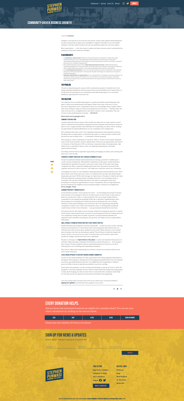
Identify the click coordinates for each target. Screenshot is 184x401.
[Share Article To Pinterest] (121, 289)
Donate (134, 3)
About (103, 4)
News (117, 4)
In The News (121, 380)
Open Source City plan (86, 240)
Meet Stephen (122, 376)
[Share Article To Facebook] (52, 168)
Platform (120, 370)
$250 (111, 317)
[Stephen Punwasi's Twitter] (127, 3)
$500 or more (130, 317)
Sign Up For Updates (100, 370)
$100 (92, 317)
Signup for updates (68, 283)
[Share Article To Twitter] (117, 289)
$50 (73, 317)
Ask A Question (99, 376)
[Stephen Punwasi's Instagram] (123, 3)
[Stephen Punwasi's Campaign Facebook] (100, 380)
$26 (54, 317)
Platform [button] (94, 4)
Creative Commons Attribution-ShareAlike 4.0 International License (104, 399)
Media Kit (120, 383)
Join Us (110, 4)
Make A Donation (100, 386)
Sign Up (130, 353)
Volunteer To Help (100, 373)
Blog (118, 373)
